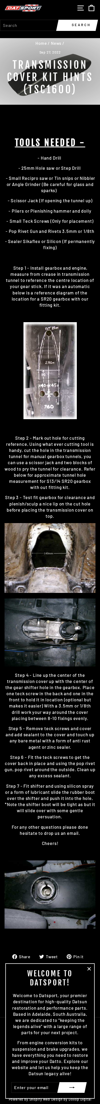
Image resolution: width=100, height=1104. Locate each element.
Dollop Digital (80, 1099)
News (56, 43)
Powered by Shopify (25, 1099)
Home (41, 43)
